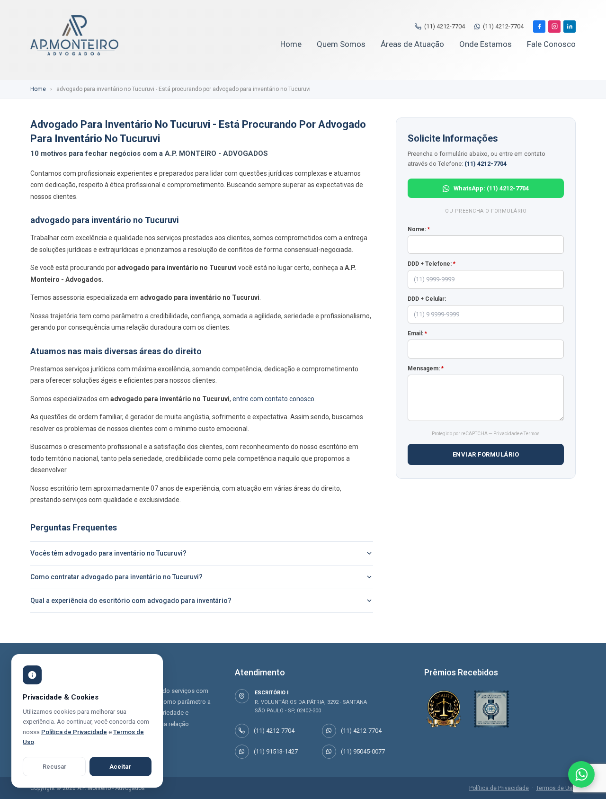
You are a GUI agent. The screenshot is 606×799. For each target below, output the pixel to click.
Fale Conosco (551, 44)
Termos (532, 433)
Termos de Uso (556, 788)
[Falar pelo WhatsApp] (581, 774)
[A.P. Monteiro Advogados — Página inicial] (74, 35)
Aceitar (120, 766)
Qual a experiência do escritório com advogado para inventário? (131, 600)
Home (291, 44)
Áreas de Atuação (412, 44)
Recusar (54, 766)
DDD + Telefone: (431, 263)
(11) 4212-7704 (444, 26)
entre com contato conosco (273, 399)
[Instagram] (554, 26)
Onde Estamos (485, 44)
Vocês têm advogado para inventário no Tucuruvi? (108, 553)
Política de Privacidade (499, 788)
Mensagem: (426, 368)
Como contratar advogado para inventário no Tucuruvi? (116, 577)
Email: (417, 333)
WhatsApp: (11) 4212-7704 (491, 188)
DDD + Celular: (427, 299)
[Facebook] (539, 26)
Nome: (419, 229)
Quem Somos (341, 44)
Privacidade (506, 433)
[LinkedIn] (569, 26)
